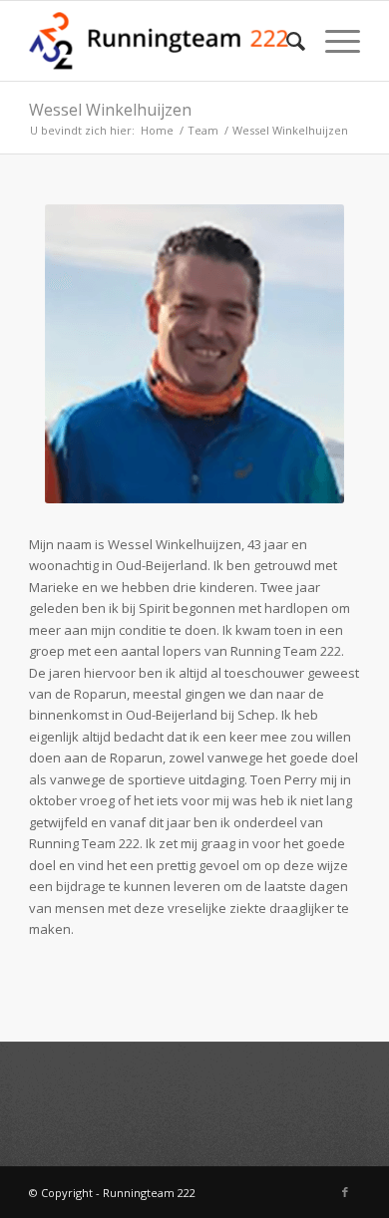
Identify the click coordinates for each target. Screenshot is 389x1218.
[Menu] (332, 41)
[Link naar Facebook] (345, 1192)
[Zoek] (285, 41)
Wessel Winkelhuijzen (110, 110)
